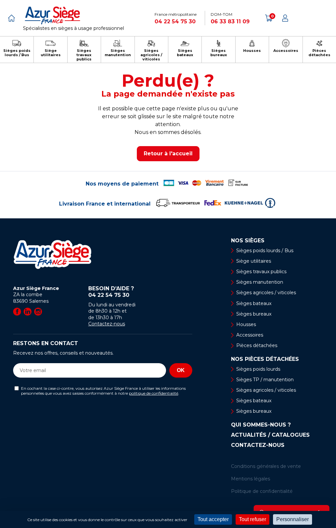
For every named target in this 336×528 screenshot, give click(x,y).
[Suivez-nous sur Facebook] (17, 312)
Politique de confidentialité (262, 491)
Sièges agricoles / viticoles (266, 293)
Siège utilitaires (253, 261)
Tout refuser (252, 519)
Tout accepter (213, 519)
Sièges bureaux (253, 314)
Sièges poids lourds (258, 369)
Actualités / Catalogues (270, 435)
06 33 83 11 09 (230, 21)
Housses (246, 324)
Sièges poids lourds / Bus (264, 250)
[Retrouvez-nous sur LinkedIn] (28, 312)
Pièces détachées (256, 345)
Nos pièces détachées (265, 359)
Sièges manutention (259, 282)
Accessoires (249, 335)
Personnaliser (292, 519)
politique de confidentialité (153, 393)
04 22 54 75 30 (175, 21)
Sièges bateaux (253, 303)
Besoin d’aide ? (111, 291)
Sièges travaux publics (261, 272)
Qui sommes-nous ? (261, 425)
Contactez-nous (106, 324)
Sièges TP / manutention (265, 380)
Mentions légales (250, 479)
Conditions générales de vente (266, 466)
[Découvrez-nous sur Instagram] (38, 312)
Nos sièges (247, 240)
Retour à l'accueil (168, 153)
